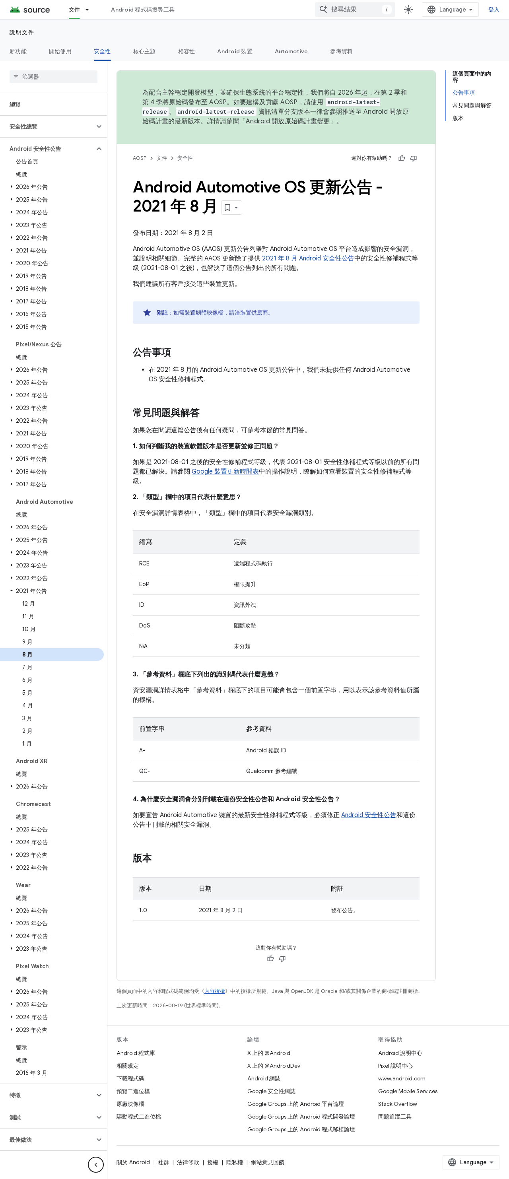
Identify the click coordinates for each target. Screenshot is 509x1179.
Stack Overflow (397, 1103)
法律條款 (188, 1162)
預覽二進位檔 (133, 1091)
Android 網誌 (263, 1078)
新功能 (18, 51)
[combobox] (355, 9)
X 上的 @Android (268, 1053)
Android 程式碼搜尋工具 (143, 9)
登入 (494, 9)
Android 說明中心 (400, 1053)
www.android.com (401, 1078)
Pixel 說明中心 (395, 1065)
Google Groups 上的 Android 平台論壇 (295, 1103)
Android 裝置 (235, 51)
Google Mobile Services (407, 1091)
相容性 (186, 51)
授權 (212, 1162)
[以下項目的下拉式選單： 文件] (90, 9)
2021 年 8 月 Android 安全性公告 (308, 258)
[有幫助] (402, 158)
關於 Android (133, 1162)
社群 (163, 1162)
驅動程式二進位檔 (139, 1116)
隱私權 (234, 1162)
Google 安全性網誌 (271, 1091)
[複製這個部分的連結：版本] (160, 859)
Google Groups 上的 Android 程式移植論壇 (301, 1129)
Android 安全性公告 (368, 815)
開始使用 (60, 51)
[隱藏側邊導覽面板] (96, 1165)
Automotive (291, 51)
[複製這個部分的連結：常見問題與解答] (208, 413)
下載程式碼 (130, 1078)
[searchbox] (53, 76)
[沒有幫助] (414, 158)
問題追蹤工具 (395, 1116)
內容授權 (214, 991)
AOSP (139, 158)
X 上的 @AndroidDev (273, 1065)
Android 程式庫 (136, 1053)
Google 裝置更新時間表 (225, 472)
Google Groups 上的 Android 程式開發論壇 (301, 1116)
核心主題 (144, 51)
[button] (47, 126)
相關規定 (128, 1065)
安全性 (102, 51)
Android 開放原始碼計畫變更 (288, 121)
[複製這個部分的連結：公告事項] (179, 353)
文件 (74, 9)
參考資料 (341, 51)
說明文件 (22, 32)
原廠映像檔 (130, 1103)
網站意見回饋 (267, 1162)
